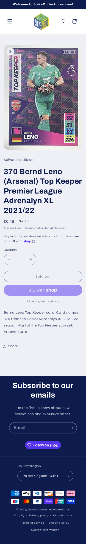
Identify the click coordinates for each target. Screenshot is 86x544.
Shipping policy (59, 523)
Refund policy (62, 515)
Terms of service (32, 523)
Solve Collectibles (40, 509)
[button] (9, 21)
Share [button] (13, 346)
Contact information (45, 530)
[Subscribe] (71, 427)
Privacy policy (38, 515)
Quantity (10, 250)
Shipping (29, 228)
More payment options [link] (43, 301)
